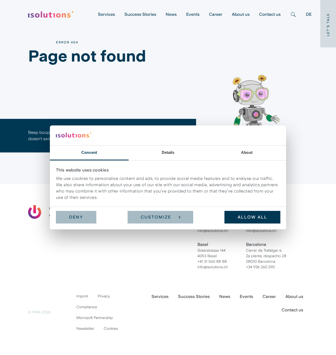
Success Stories (140, 14)
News (171, 14)
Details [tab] (168, 152)
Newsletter (85, 328)
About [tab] (247, 152)
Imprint (82, 296)
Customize (156, 217)
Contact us (270, 14)
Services (106, 14)
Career (215, 14)
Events (193, 14)
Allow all (252, 217)
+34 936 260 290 (260, 267)
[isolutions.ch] (60, 14)
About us (241, 14)
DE (309, 14)
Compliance (86, 307)
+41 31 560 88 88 (212, 261)
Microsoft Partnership (94, 318)
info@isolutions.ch (212, 231)
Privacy (104, 296)
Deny (76, 217)
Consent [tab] (89, 152)
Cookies (111, 328)
